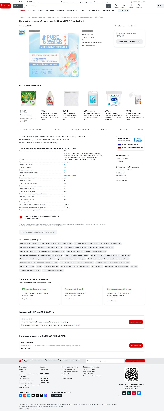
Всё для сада (50, 10)
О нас (21, 371)
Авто (114, 10)
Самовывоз (65, 376)
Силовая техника (71, 10)
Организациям (45, 378)
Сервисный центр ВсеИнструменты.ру (89, 370)
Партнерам (44, 380)
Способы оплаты (67, 378)
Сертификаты (23, 376)
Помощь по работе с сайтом (92, 376)
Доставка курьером (68, 369)
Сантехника (106, 10)
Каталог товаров (24, 387)
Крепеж (40, 10)
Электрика (60, 10)
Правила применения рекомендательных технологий (29, 384)
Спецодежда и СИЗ (93, 10)
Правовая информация (26, 381)
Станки (82, 10)
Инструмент (32, 10)
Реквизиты (22, 369)
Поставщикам (44, 376)
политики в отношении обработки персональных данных (53, 404)
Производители (24, 378)
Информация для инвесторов (29, 374)
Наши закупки (44, 382)
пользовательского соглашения (83, 404)
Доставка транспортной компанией (70, 372)
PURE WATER (123, 138)
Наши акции (44, 369)
